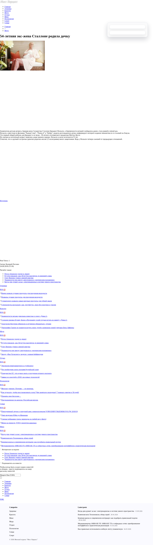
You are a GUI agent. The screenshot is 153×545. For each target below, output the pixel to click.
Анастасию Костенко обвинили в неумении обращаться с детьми (26, 324)
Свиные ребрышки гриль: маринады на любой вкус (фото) (23, 419)
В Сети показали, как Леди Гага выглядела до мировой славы (28, 276)
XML (2, 499)
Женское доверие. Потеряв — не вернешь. (17, 389)
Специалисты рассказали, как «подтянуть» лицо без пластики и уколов (28, 305)
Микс (6, 17)
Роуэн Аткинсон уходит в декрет (17, 274)
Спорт (6, 21)
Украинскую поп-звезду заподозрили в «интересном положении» (29, 280)
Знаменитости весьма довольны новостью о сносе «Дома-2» (24, 316)
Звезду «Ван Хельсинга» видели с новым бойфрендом (22, 354)
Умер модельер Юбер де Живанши (14, 415)
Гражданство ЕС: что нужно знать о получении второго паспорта (26, 373)
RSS (2, 289)
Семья (6, 23)
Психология (9, 19)
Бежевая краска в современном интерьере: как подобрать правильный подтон (31, 442)
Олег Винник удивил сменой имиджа (18, 278)
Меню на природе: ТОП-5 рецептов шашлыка (19, 423)
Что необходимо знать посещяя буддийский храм (20, 370)
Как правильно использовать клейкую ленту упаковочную (100, 529)
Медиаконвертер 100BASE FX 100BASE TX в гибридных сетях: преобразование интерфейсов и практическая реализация (48, 446)
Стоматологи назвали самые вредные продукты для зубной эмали (26, 301)
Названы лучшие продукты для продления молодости (22, 297)
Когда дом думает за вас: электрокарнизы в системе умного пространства (32, 282)
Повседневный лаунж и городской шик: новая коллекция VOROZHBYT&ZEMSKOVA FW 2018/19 (39, 411)
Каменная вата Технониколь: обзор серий (17, 438)
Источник (4, 201)
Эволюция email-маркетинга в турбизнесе (17, 366)
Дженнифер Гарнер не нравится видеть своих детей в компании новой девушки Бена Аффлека (37, 328)
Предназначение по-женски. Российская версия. (19, 400)
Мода (6, 13)
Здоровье (7, 9)
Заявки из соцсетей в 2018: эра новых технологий (20, 377)
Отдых (7, 15)
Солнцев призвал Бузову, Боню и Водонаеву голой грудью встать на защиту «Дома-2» (34, 320)
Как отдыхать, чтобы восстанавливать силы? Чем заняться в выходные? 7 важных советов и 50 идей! (40, 392)
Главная (7, 7)
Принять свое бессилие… (11, 396)
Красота (7, 11)
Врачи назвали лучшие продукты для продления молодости (24, 293)
